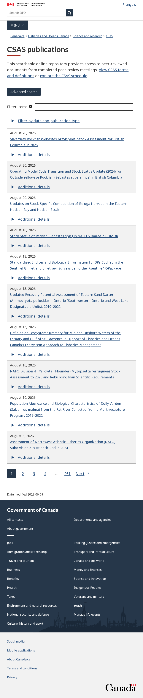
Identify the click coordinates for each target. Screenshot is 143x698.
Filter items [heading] (17, 106)
